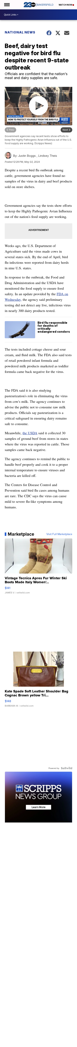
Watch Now (65, 5)
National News (20, 32)
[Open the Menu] (6, 4)
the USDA (30, 432)
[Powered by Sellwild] (66, 768)
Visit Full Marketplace (59, 534)
